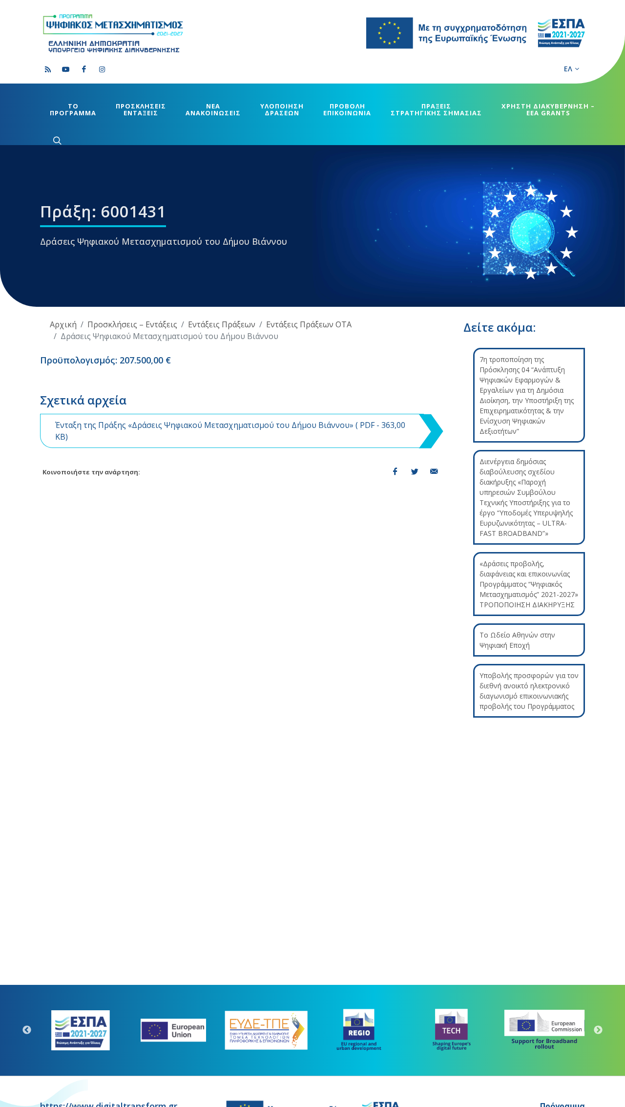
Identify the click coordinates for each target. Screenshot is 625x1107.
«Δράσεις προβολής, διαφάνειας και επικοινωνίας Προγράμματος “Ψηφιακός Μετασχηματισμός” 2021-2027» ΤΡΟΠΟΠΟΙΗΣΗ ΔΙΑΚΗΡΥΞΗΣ (528, 584)
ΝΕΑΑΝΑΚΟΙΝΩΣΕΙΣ (213, 109)
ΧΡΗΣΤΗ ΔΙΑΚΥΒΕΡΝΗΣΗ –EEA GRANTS (548, 109)
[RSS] (48, 69)
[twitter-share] (414, 472)
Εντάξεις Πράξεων (221, 324)
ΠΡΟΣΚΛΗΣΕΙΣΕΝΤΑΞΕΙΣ (141, 109)
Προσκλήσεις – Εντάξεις (132, 324)
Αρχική (63, 324)
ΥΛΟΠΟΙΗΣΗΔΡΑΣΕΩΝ (282, 109)
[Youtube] (66, 69)
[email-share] (434, 472)
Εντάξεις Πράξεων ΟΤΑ (309, 324)
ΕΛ (568, 68)
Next (598, 1030)
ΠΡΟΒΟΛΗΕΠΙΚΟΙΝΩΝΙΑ (347, 109)
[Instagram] (102, 69)
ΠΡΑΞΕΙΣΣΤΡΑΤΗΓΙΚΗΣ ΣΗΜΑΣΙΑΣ (436, 109)
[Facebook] (84, 69)
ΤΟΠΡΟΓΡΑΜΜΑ (73, 109)
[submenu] (56, 140)
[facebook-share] (395, 472)
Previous (27, 1030)
